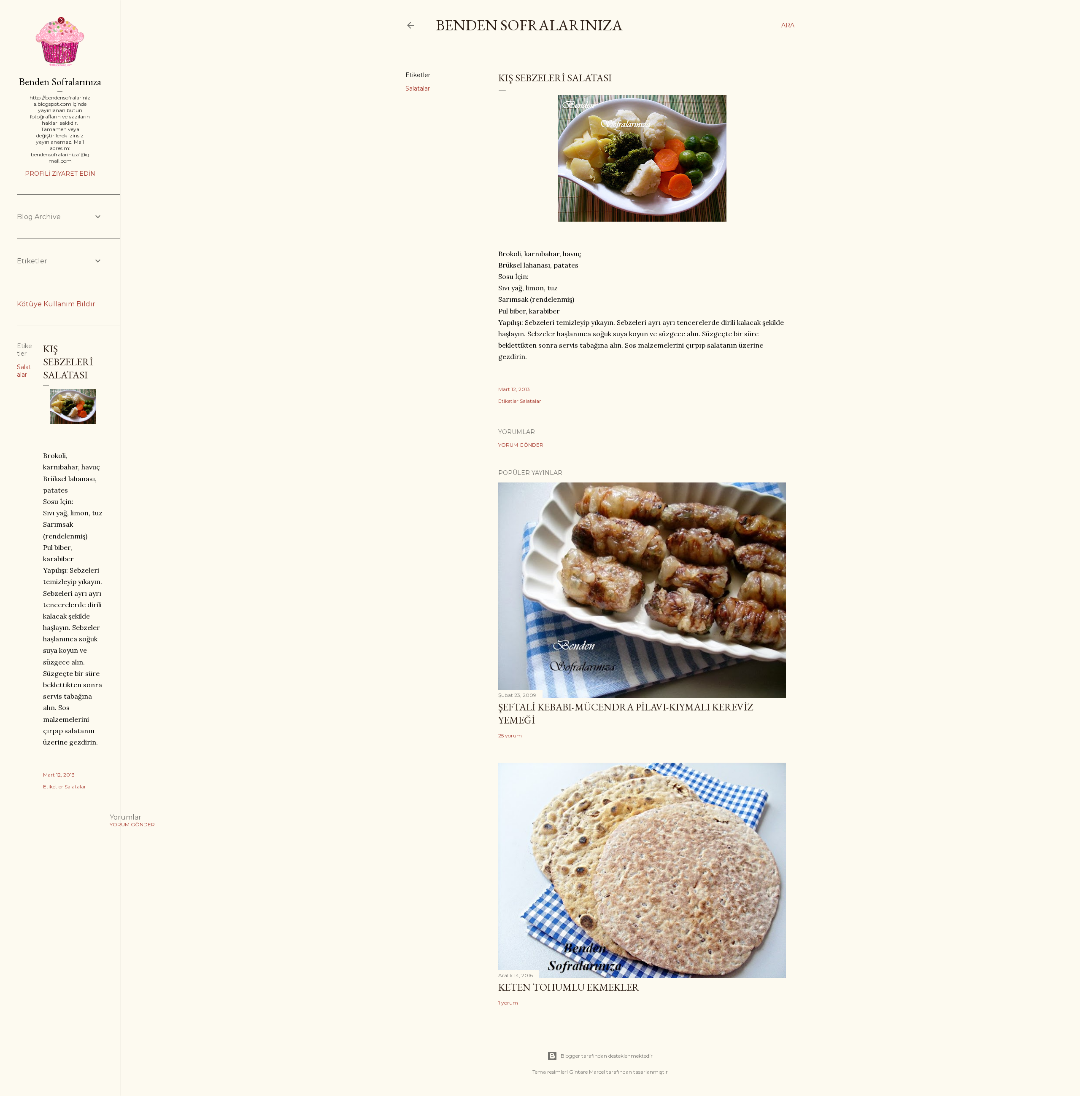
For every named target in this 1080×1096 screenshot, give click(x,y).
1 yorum (508, 1003)
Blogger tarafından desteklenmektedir (607, 1056)
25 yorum (510, 735)
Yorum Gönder (520, 445)
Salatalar (417, 88)
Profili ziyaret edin (60, 173)
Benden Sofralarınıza (529, 25)
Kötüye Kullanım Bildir (56, 304)
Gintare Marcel (587, 1072)
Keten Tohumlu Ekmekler (568, 987)
